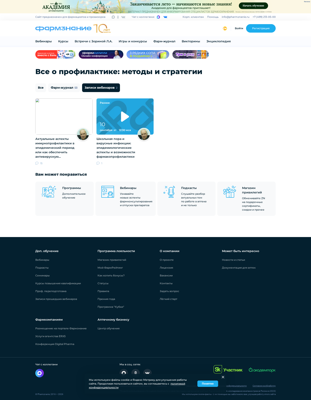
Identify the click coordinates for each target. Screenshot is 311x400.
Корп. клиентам (193, 16)
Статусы (103, 283)
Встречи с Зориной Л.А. (93, 41)
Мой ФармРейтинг (110, 267)
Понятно (208, 383)
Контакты (166, 283)
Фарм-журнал (164, 41)
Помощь (213, 16)
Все (41, 88)
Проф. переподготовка (50, 291)
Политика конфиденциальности (231, 386)
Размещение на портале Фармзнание (61, 328)
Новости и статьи (233, 259)
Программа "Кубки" (111, 306)
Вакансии (166, 275)
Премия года (106, 299)
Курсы (63, 41)
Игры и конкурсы (133, 41)
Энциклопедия (218, 41)
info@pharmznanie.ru (235, 16)
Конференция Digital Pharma (54, 344)
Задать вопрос (169, 291)
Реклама (307, 2)
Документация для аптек (239, 267)
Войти (239, 28)
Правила (103, 291)
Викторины (191, 41)
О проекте (167, 259)
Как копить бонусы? (111, 275)
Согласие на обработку (264, 386)
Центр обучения (109, 328)
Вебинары (43, 41)
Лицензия (166, 267)
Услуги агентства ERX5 (50, 336)
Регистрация (261, 28)
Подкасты (42, 267)
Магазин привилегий (112, 259)
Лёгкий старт (168, 299)
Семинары (42, 275)
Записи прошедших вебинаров (56, 299)
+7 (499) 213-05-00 (264, 16)
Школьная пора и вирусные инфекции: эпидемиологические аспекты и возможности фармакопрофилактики (115, 148)
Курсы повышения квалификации (58, 283)
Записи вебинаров (101, 88)
